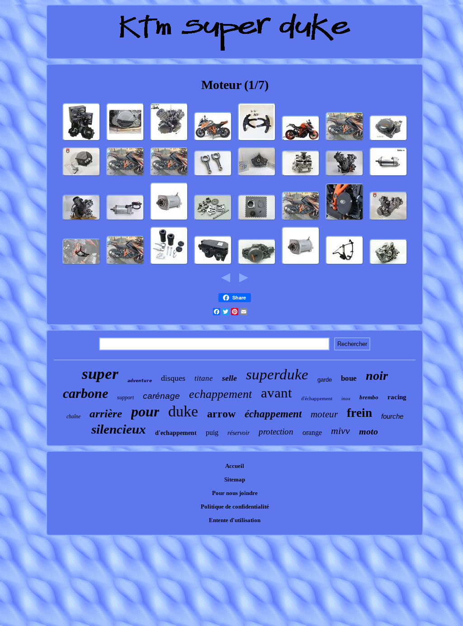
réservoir (238, 433)
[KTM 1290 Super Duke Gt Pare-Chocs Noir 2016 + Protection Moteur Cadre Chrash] (344, 265)
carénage (161, 396)
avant (276, 393)
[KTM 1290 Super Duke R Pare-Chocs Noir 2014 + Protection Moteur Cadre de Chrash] (300, 141)
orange (312, 432)
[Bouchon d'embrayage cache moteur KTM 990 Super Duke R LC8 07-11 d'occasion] (81, 176)
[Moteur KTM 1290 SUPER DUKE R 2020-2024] (81, 220)
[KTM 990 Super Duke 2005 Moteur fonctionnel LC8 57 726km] (388, 220)
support (125, 397)
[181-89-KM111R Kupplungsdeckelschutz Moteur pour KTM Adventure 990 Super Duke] (125, 141)
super (100, 374)
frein (359, 413)
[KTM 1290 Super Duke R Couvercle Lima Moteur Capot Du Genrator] (257, 265)
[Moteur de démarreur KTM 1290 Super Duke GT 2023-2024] (388, 176)
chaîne (73, 416)
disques (173, 378)
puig (212, 432)
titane (203, 378)
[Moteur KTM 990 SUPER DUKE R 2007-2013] (344, 176)
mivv (340, 430)
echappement (220, 394)
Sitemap (234, 479)
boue (349, 378)
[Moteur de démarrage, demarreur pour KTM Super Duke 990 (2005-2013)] (169, 220)
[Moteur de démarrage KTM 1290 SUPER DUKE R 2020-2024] (125, 220)
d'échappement (316, 398)
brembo (368, 397)
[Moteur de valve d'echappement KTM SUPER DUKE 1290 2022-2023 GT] (213, 265)
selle (229, 378)
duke (183, 411)
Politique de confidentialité (235, 506)
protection (276, 431)
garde (324, 379)
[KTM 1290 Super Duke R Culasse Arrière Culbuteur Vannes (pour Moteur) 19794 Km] (300, 176)
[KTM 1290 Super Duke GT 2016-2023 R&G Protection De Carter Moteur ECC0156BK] (344, 220)
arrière (106, 413)
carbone (85, 393)
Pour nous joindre (235, 493)
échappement (273, 414)
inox (345, 398)
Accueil (234, 465)
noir (377, 376)
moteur (324, 414)
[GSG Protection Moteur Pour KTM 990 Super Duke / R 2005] (169, 265)
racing (396, 397)
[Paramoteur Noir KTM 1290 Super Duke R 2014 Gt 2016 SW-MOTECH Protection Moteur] (81, 265)
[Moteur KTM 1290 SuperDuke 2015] (169, 141)
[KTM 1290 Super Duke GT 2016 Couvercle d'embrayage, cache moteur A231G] (388, 141)
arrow (221, 414)
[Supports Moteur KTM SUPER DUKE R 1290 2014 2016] (257, 141)
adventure (140, 380)
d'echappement (176, 433)
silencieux (118, 429)
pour (145, 411)
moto (368, 431)
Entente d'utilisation (234, 520)
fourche (392, 416)
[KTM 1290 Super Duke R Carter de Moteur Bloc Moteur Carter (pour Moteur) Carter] (388, 265)
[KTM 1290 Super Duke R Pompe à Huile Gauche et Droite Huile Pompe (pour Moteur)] (213, 220)
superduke (277, 374)
